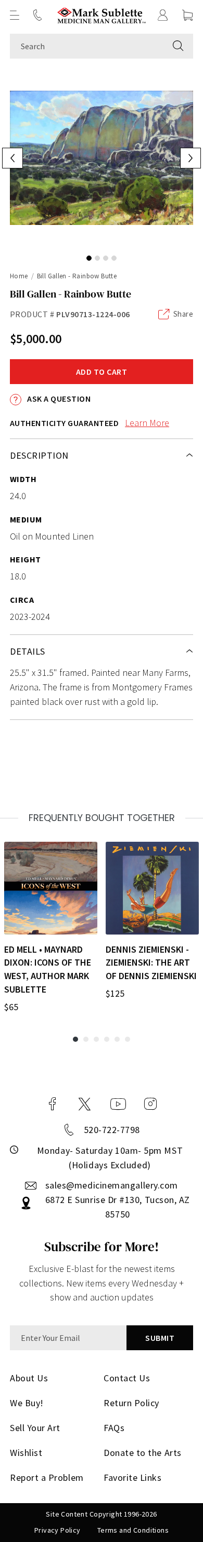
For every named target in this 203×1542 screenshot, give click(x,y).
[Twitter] (84, 1104)
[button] (14, 15)
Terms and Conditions (133, 1530)
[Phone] (37, 15)
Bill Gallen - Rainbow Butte (77, 276)
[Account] (163, 15)
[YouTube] (118, 1104)
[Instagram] (150, 1104)
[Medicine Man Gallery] (101, 15)
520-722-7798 (112, 1130)
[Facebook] (52, 1104)
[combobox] (86, 46)
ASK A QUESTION (58, 398)
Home (19, 276)
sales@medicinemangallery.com (111, 1185)
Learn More (147, 423)
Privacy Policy (57, 1530)
